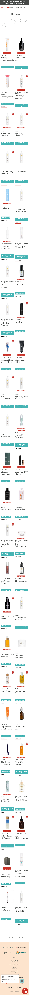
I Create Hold (21, 171)
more (9, 26)
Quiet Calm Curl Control (20, 210)
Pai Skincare (19, 759)
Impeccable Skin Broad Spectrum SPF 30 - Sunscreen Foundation (7, 727)
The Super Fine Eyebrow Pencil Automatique (6, 763)
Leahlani (3, 652)
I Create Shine (21, 800)
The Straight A (21, 581)
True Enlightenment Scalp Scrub (21, 545)
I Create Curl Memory (20, 618)
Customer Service (15, 964)
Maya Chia (18, 281)
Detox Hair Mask (5, 545)
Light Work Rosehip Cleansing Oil (21, 763)
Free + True (4, 688)
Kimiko (3, 759)
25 (19, 937)
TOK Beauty (18, 469)
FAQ (14, 957)
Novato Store (14, 961)
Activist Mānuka (6, 357)
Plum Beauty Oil (20, 59)
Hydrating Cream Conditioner (20, 96)
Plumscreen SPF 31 (20, 361)
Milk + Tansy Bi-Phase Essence (6, 837)
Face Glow (19, 322)
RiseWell (4, 55)
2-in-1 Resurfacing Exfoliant (6, 508)
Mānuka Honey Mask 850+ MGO (7, 361)
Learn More (4, 69)
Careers (14, 968)
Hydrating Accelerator (6, 247)
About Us (14, 959)
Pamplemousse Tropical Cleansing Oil (7, 655)
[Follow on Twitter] (17, 987)
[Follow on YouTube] (20, 987)
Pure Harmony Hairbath (7, 172)
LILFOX (3, 614)
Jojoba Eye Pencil (5, 911)
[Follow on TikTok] (14, 987)
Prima (17, 688)
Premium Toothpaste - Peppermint (6, 800)
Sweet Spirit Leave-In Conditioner (6, 134)
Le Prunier (18, 55)
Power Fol (19, 284)
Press (14, 966)
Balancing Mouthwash (20, 508)
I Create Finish (21, 911)
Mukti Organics (6, 505)
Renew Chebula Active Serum (21, 837)
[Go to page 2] (22, 937)
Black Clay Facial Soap (5, 875)
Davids (17, 432)
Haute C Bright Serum (7, 617)
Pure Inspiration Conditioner (6, 397)
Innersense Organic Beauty (21, 93)
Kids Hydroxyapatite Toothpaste (7, 95)
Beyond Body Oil (20, 692)
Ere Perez (4, 907)
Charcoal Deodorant (5, 473)
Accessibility (14, 970)
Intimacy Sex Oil (20, 727)
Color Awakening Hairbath (5, 435)
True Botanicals (20, 833)
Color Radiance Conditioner (7, 324)
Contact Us (14, 960)
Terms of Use (14, 973)
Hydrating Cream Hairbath (19, 134)
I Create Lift (20, 247)
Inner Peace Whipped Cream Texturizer (20, 656)
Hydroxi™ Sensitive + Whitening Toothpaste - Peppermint (20, 436)
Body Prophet (7, 691)
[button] (22, 981)
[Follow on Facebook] (12, 987)
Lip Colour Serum (5, 582)
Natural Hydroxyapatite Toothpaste (7, 59)
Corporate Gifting (14, 963)
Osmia (3, 205)
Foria (16, 724)
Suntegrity (4, 724)
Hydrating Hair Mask (21, 397)
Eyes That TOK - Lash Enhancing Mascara (21, 473)
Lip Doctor (5, 208)
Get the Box (25, 991)
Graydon (18, 319)
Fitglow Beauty (6, 578)
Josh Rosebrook (6, 243)
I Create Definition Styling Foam (20, 875)
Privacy (14, 967)
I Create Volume (4, 286)
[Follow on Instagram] (9, 987)
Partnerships (14, 971)
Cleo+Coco (4, 469)
